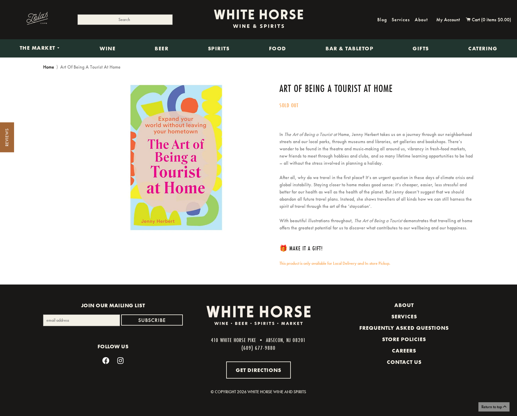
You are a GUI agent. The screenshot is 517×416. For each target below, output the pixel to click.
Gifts (421, 48)
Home (48, 67)
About (421, 19)
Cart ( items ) (491, 19)
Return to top (492, 406)
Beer (161, 48)
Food (277, 48)
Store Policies (404, 339)
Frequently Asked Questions (404, 328)
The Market (38, 48)
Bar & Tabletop (349, 48)
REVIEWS (7, 137)
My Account (448, 19)
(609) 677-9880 (258, 348)
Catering (482, 48)
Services (401, 19)
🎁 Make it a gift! (301, 248)
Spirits (219, 48)
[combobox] (125, 19)
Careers (404, 350)
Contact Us (404, 362)
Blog (382, 19)
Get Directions (258, 370)
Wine (107, 48)
